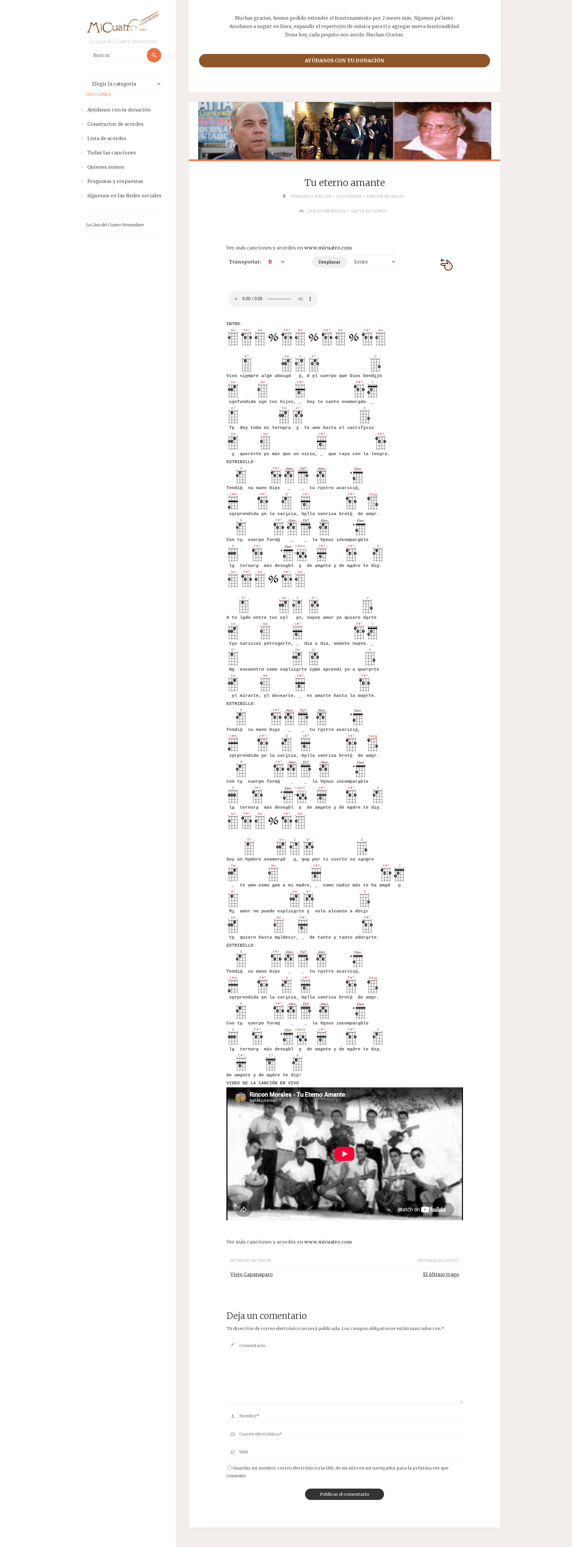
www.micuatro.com (328, 248)
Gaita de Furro (369, 211)
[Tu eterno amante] (344, 130)
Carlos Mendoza (326, 211)
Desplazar (329, 262)
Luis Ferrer (349, 196)
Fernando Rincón (311, 196)
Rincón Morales (386, 196)
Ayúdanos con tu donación (344, 60)
